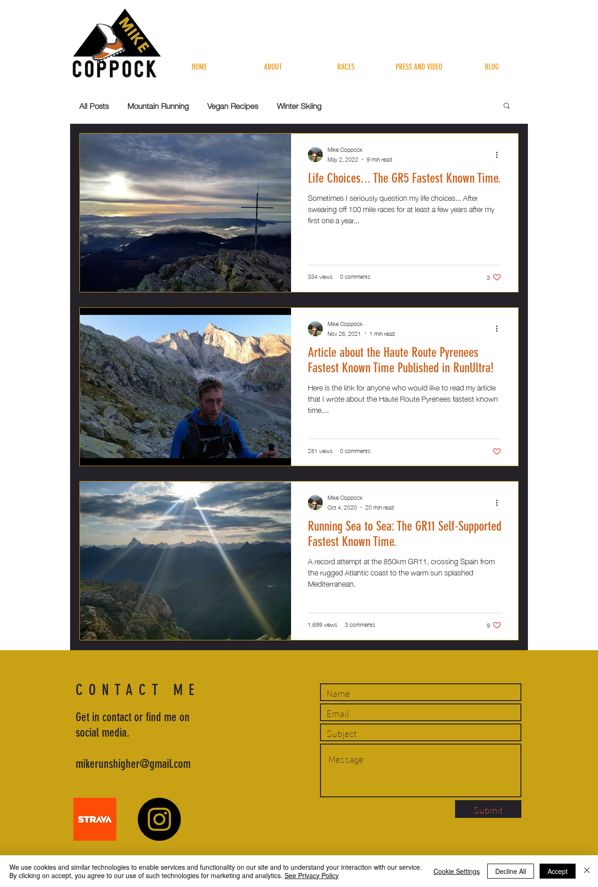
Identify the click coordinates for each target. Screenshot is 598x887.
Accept (558, 871)
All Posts (94, 105)
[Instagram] (159, 819)
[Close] (586, 871)
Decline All (510, 871)
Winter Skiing (299, 105)
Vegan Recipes (232, 105)
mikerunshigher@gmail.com (133, 764)
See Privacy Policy (312, 875)
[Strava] (94, 819)
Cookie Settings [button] (457, 871)
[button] (506, 106)
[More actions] (499, 154)
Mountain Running (158, 105)
